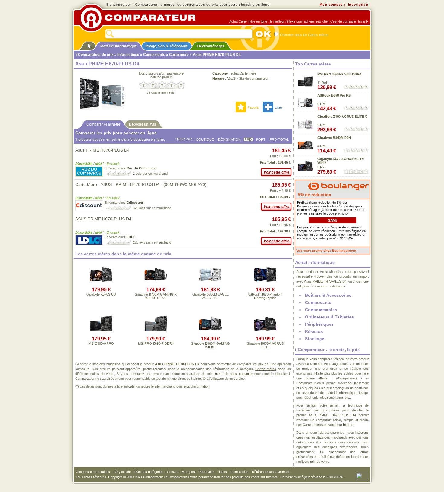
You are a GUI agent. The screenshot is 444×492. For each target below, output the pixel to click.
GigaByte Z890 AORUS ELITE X (342, 116)
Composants (154, 55)
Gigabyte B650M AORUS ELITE (265, 345)
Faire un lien (239, 472)
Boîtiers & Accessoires (328, 295)
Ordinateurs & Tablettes (329, 317)
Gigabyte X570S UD (101, 294)
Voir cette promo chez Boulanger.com (326, 250)
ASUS (231, 78)
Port (260, 139)
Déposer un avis (142, 124)
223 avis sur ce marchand (152, 242)
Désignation (229, 139)
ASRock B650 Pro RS (334, 95)
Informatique (128, 55)
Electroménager (210, 46)
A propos (188, 472)
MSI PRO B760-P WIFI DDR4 (339, 74)
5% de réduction (314, 194)
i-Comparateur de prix (95, 55)
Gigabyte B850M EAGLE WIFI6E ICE (210, 296)
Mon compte (331, 4)
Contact (173, 472)
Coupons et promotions (93, 472)
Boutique (205, 139)
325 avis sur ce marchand (152, 208)
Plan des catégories (148, 472)
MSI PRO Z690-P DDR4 (156, 343)
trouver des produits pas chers (236, 477)
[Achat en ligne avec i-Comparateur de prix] (141, 18)
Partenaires (206, 472)
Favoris (253, 107)
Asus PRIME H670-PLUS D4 (102, 150)
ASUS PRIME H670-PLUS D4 (103, 218)
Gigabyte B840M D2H (334, 137)
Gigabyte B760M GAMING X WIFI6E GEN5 (156, 296)
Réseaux (314, 331)
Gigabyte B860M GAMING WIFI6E (210, 345)
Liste (278, 107)
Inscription (358, 4)
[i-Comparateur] (89, 45)
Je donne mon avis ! (161, 92)
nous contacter (241, 373)
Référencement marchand (271, 472)
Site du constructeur (254, 78)
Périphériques (319, 324)
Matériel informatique (118, 46)
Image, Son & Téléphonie (167, 46)
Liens (223, 472)
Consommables (321, 309)
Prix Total (279, 139)
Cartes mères (265, 369)
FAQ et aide (122, 472)
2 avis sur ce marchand (150, 173)
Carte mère (179, 55)
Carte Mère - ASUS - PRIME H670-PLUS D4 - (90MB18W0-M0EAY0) (141, 184)
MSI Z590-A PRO (101, 343)
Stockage (314, 338)
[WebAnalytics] (362, 476)
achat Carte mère (243, 73)
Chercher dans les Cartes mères (303, 35)
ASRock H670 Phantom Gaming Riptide (265, 296)
